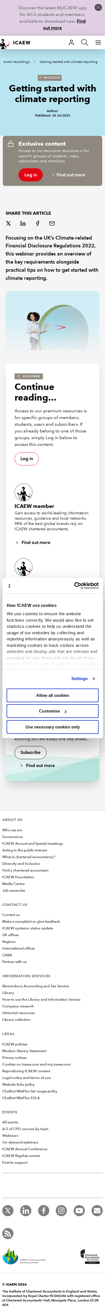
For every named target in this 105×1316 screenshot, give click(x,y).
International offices (18, 948)
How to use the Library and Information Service (41, 999)
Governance (12, 837)
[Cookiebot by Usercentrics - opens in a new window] (75, 585)
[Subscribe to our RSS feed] (7, 1233)
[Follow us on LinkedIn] (25, 1210)
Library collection (16, 1019)
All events (10, 1122)
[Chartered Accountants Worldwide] (89, 1257)
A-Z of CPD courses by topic (25, 1129)
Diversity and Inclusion (21, 863)
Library (8, 993)
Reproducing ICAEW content (26, 1071)
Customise (49, 711)
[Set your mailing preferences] (97, 1210)
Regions (9, 941)
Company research (18, 1006)
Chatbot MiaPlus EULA (21, 1098)
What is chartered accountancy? (28, 857)
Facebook (38, 224)
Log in (30, 174)
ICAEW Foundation (18, 877)
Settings (79, 678)
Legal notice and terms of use (26, 1078)
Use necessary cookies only (52, 727)
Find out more (71, 174)
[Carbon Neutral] (27, 1257)
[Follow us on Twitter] (7, 1210)
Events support (14, 1162)
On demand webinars (20, 1142)
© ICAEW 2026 (14, 1284)
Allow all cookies (52, 695)
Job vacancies (13, 890)
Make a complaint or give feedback (31, 921)
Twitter (9, 224)
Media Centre (13, 884)
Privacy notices (14, 1057)
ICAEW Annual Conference (24, 1149)
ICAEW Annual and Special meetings (32, 843)
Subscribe (30, 752)
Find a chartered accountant (25, 870)
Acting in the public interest (24, 850)
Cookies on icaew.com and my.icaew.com (36, 1064)
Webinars (10, 1135)
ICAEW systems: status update (27, 928)
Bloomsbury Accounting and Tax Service (35, 986)
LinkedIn (23, 224)
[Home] (18, 42)
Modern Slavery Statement (24, 1051)
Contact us (11, 915)
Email (52, 224)
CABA (7, 955)
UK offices (10, 935)
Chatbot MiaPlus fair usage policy (29, 1091)
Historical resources (18, 1013)
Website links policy (18, 1084)
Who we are (12, 830)
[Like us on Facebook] (43, 1210)
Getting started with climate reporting (69, 62)
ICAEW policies (14, 1044)
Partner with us (14, 962)
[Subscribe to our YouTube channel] (79, 1210)
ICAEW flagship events (21, 1156)
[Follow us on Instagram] (61, 1210)
